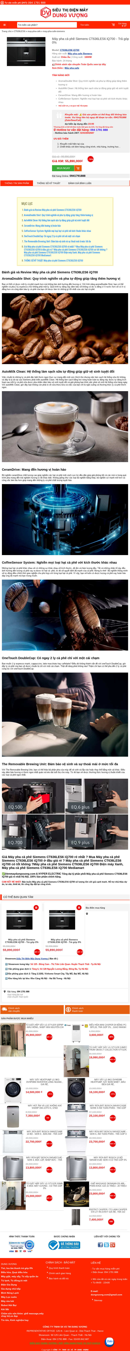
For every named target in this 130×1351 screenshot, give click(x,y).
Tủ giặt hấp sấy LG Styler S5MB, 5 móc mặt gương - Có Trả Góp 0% (44, 1185)
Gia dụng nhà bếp (11, 1288)
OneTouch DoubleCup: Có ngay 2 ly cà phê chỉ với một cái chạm (52, 236)
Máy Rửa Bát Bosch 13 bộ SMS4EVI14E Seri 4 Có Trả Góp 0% (108, 1158)
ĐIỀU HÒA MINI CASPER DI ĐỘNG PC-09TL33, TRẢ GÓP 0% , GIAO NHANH (108, 1026)
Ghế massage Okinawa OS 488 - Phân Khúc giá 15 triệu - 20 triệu (108, 1184)
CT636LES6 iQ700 (69, 50)
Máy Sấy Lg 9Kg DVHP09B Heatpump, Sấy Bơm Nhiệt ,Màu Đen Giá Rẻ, (108, 1082)
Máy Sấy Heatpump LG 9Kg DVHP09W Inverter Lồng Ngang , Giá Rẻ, (44, 1082)
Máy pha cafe (72, 68)
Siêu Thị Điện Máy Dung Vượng (32, 958)
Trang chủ (7, 31)
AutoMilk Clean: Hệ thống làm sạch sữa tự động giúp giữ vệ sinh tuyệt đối (56, 220)
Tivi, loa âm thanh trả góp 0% (17, 1268)
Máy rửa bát (7, 1301)
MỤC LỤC (27, 203)
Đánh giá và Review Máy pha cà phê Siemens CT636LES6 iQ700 (52, 209)
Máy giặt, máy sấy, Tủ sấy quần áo (19, 1276)
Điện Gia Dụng (9, 1284)
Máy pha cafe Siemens (80, 53)
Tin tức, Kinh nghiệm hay (15, 1320)
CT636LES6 (19, 31)
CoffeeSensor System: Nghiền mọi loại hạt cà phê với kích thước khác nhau (57, 230)
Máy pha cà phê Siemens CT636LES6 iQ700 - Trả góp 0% (21, 940)
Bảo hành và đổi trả (58, 1278)
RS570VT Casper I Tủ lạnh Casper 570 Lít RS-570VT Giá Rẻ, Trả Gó (108, 1210)
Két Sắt (5, 1309)
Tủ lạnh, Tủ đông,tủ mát (14, 1280)
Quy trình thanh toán (59, 1268)
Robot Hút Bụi (8, 1305)
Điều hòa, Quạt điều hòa (14, 1272)
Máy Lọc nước (9, 1297)
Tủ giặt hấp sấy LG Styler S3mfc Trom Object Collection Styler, (108, 1048)
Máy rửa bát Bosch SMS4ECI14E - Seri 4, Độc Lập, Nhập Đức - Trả (44, 1158)
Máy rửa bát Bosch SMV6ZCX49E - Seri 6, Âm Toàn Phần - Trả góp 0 (108, 1132)
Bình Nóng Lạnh (10, 1293)
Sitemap (98, 1300)
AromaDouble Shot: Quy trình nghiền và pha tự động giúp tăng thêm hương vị (58, 215)
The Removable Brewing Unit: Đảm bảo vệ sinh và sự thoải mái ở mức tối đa (57, 241)
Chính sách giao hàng (60, 1273)
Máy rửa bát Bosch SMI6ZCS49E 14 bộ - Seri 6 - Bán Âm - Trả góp (44, 1132)
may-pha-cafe (34, 31)
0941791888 (77, 175)
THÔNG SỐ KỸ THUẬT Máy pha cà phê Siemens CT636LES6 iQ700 (53, 260)
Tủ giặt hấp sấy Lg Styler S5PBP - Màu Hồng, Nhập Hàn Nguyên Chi (45, 1026)
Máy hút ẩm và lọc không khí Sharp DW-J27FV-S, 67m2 (45, 1106)
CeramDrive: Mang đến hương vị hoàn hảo (42, 225)
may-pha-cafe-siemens (54, 31)
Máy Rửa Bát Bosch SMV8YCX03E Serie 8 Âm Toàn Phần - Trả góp (108, 1106)
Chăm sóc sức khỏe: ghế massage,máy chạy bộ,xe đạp (22, 1314)
